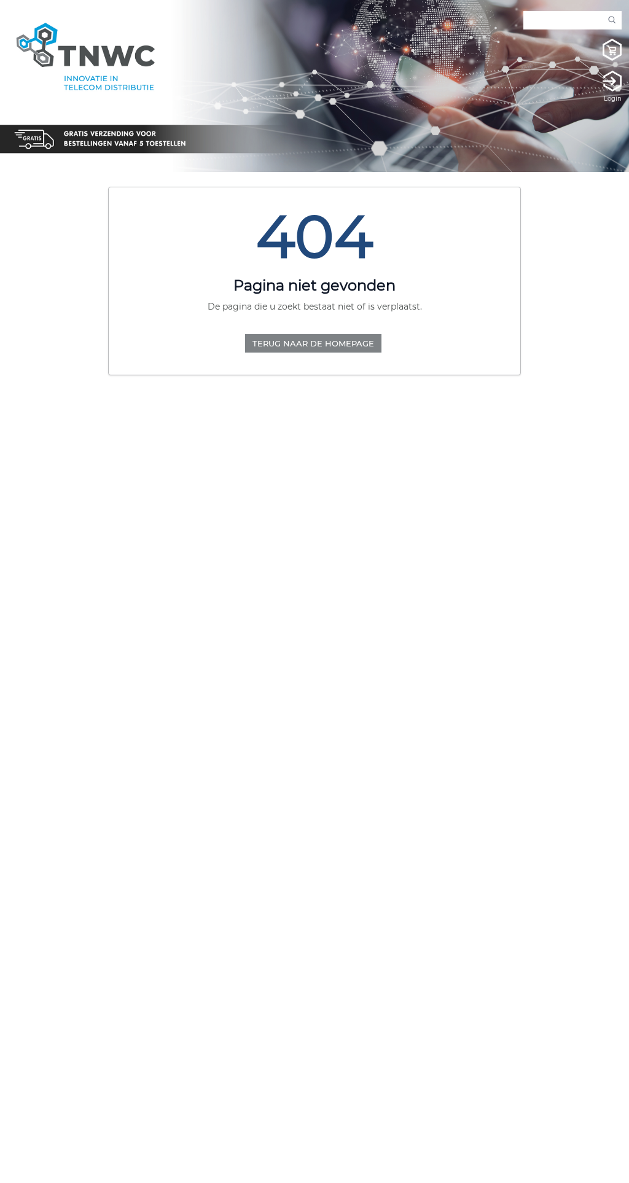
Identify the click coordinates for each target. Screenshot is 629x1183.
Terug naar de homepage (313, 343)
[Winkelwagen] (600, 51)
